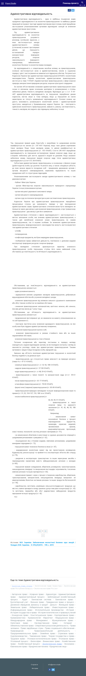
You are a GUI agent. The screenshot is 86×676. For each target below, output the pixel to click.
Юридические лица (58, 646)
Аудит (24, 599)
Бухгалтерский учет (19, 602)
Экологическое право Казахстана (48, 586)
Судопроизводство (18, 636)
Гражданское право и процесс (60, 602)
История (70, 610)
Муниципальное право (62, 620)
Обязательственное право (22, 626)
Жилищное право (66, 605)
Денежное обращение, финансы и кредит (29, 605)
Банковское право (64, 599)
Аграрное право (37, 594)
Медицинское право (64, 618)
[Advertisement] (58, 47)
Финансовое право (51, 641)
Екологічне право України (22, 586)
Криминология (34, 618)
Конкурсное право (20, 615)
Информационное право (21, 610)
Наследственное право (45, 623)
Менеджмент (42, 620)
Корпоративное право (64, 615)
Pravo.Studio (10, 3)
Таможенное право (37, 636)
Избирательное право (40, 607)
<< (80, 5)
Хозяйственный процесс (29, 644)
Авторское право (19, 594)
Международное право (21, 620)
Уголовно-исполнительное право (42, 639)
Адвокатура (51, 594)
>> (84, 5)
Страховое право (66, 633)
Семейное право (47, 633)
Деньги (53, 605)
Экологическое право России (45, 588)
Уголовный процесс (19, 641)
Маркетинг (48, 618)
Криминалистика (17, 618)
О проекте (34, 664)
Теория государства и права (61, 636)
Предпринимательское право (23, 633)
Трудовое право (17, 639)
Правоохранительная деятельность (52, 631)
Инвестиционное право (63, 607)
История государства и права (23, 612)
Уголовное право (66, 639)
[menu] (2, 3)
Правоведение (17, 631)
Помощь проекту (71, 3)
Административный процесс (32, 597)
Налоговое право (19, 623)
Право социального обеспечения (59, 628)
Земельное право (18, 607)
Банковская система (41, 599)
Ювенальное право (18, 646)
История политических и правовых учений (57, 612)
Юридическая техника (38, 646)
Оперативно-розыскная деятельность (51, 626)
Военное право (37, 602)
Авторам (35, 668)
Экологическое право (52, 644)
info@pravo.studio (54, 664)
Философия (36, 641)
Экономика (69, 644)
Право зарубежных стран (32, 628)
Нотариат (68, 623)
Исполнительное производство (49, 610)
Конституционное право (41, 615)
